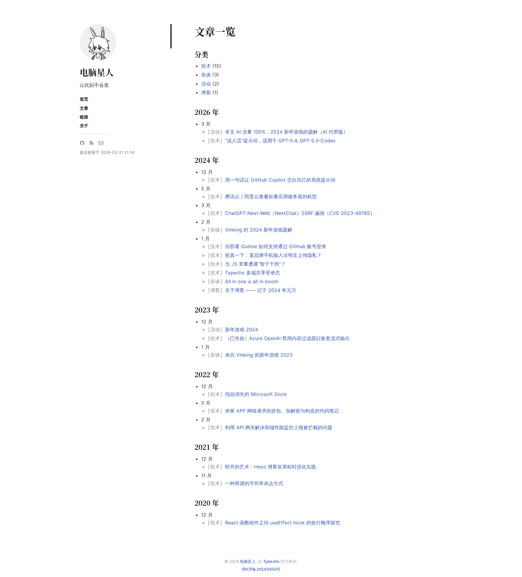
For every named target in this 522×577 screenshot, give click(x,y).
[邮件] (100, 142)
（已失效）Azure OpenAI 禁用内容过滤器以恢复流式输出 (287, 338)
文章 (84, 108)
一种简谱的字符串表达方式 (254, 483)
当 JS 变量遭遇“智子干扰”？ (255, 264)
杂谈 (206, 75)
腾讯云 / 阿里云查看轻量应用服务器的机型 (271, 196)
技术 (206, 66)
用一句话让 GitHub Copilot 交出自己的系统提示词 (280, 180)
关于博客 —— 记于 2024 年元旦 (260, 290)
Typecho (271, 561)
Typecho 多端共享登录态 (252, 273)
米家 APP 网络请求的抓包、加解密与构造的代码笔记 (282, 411)
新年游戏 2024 (241, 329)
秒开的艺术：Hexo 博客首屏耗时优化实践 (270, 467)
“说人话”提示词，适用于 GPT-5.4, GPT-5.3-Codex (280, 141)
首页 (84, 99)
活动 (206, 84)
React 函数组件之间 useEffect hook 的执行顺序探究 (282, 523)
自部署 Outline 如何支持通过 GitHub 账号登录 (275, 246)
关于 (84, 125)
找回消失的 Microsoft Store (256, 394)
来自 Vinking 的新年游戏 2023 (258, 355)
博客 (206, 92)
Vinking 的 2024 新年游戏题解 (258, 230)
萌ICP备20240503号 (261, 569)
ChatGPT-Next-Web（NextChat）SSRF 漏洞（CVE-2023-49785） (300, 213)
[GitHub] (82, 142)
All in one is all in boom (251, 281)
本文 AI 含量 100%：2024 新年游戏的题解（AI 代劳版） (286, 132)
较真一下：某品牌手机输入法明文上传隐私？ (273, 255)
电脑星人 (97, 72)
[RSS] (91, 142)
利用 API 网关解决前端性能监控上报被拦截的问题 (278, 427)
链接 (84, 116)
